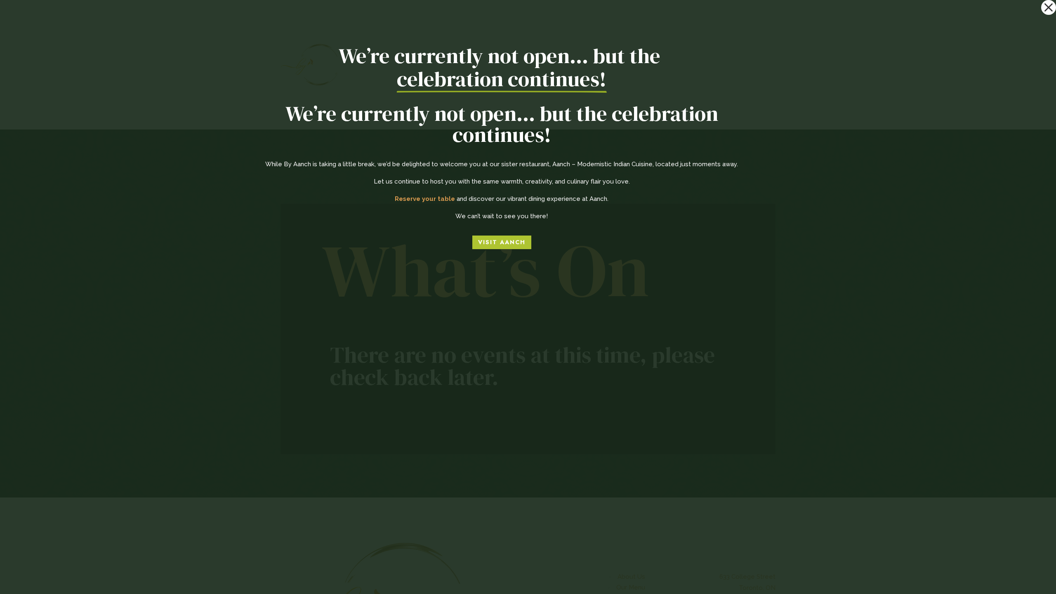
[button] (1048, 7)
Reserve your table (425, 199)
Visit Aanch (502, 242)
